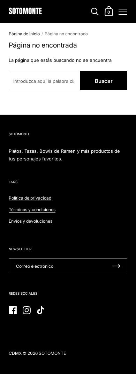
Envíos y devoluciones (30, 221)
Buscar (104, 81)
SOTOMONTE (52, 353)
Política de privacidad (30, 198)
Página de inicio (24, 33)
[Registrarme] (116, 266)
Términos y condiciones (32, 209)
